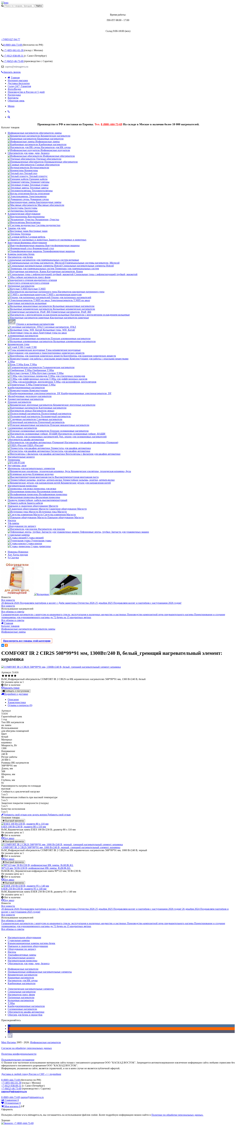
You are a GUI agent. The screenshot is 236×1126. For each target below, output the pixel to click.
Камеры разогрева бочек (21, 254)
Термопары (14, 459)
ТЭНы (11, 361)
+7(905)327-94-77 (10, 39)
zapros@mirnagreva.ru (16, 66)
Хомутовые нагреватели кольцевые (27, 303)
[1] (3, 675)
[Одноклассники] (6, 645)
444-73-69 (13, 44)
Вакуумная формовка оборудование (27, 242)
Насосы (12, 520)
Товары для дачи (17, 228)
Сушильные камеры (19, 534)
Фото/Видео (14, 89)
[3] (9, 675)
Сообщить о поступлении (17, 691)
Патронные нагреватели (21, 286)
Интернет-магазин (18, 80)
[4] (12, 675)
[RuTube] (10, 1037)
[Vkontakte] (9, 1025)
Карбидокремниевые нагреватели (26, 387)
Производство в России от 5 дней (26, 92)
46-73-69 (13, 61)
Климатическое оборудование (24, 213)
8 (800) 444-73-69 (111, 124)
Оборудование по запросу (22, 526)
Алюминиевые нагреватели (23, 335)
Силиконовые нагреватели (22, 428)
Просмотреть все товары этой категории (26, 640)
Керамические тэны (18, 344)
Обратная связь (16, 100)
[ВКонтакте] (2, 645)
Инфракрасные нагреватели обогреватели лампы (35, 133)
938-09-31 (13, 55)
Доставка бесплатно (19, 83)
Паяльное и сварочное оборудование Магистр (33, 506)
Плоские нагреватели (19, 402)
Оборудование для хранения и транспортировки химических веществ (46, 353)
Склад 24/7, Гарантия (19, 86)
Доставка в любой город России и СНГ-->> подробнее (31, 1074)
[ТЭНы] (4, 2)
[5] (15, 675)
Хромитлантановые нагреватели (26, 399)
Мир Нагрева (8, 1042)
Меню (11, 106)
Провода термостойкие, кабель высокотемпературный (37, 500)
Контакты (13, 97)
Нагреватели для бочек (20, 257)
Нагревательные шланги (21, 456)
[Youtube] (9, 1031)
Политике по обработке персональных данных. (177, 1114)
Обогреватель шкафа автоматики (26, 439)
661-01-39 (13, 50)
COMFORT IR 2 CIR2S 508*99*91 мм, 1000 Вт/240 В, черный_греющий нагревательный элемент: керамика (60, 847)
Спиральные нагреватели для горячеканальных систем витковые (43, 260)
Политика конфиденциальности (18, 1054)
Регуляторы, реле (17, 465)
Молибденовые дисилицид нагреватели (30, 396)
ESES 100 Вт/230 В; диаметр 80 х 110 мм (23, 826)
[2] (6, 675)
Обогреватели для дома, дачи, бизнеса (28, 153)
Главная (15, 77)
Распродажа (14, 94)
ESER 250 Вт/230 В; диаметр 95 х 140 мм (23, 888)
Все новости (8, 600)
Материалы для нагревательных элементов (31, 468)
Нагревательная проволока (22, 485)
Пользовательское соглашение (17, 1059)
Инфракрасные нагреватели (45, 1042)
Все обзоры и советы (12, 611)
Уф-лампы (13, 523)
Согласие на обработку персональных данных (26, 1048)
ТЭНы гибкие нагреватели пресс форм (29, 277)
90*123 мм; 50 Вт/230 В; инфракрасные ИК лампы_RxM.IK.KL (36, 868)
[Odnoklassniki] (8, 1028)
